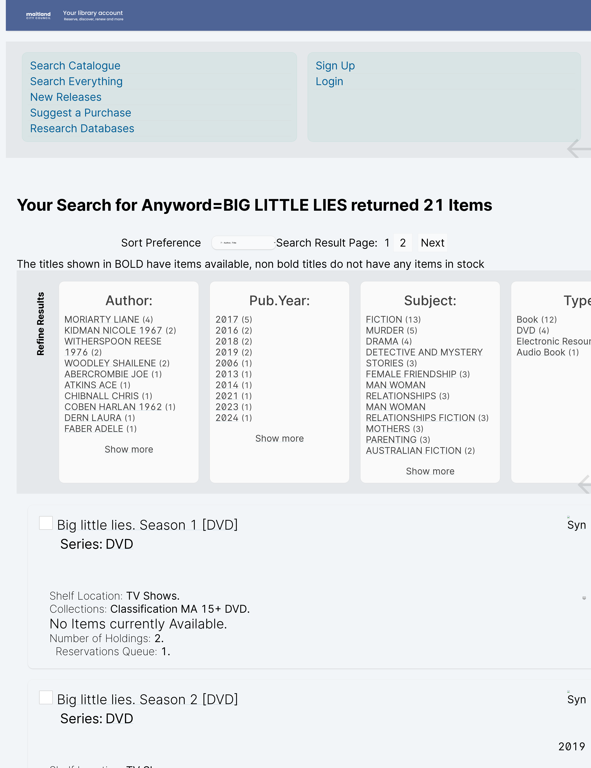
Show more (129, 449)
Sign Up (335, 65)
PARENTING (391, 439)
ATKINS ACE (90, 384)
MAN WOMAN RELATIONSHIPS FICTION (420, 412)
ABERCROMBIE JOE (106, 373)
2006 (227, 363)
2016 (227, 330)
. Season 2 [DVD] (148, 699)
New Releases (66, 96)
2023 (227, 406)
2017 (227, 319)
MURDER (385, 330)
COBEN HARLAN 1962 (113, 406)
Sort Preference (161, 242)
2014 (227, 384)
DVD (526, 330)
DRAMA (382, 341)
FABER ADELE (93, 428)
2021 (227, 395)
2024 (227, 417)
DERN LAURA (93, 417)
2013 (227, 373)
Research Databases (82, 128)
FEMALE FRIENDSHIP (411, 373)
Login (329, 81)
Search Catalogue (75, 65)
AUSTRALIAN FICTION (414, 450)
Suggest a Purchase (80, 112)
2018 (227, 341)
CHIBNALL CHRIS (101, 395)
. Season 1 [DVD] (147, 525)
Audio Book (541, 352)
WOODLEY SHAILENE (110, 363)
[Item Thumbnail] (576, 524)
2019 (227, 352)
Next (433, 242)
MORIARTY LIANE (101, 319)
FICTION (384, 319)
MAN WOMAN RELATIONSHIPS (401, 390)
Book (527, 319)
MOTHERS (388, 428)
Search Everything (76, 81)
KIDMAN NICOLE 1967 (113, 330)
